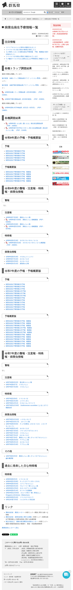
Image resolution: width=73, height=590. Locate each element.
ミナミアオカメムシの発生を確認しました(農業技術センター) (60, 74)
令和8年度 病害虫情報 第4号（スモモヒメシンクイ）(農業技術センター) (60, 82)
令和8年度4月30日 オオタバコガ (17, 261)
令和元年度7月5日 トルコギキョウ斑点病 (20, 499)
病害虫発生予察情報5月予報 (15, 158)
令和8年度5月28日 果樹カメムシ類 (18, 224)
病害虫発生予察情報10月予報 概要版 (19, 332)
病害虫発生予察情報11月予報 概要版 (19, 330)
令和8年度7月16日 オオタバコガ (17, 259)
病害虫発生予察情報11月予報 (15, 293)
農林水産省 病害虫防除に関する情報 (19, 517)
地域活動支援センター (59, 131)
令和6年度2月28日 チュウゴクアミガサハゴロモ (23, 481)
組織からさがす (20, 19)
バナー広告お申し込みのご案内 (13, 582)
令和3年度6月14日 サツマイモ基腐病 (19, 490)
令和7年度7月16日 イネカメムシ (17, 433)
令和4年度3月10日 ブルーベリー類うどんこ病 (22, 486)
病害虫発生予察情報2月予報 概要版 (18, 323)
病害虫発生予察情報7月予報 (15, 153)
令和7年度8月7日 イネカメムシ (17, 384)
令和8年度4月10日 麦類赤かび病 (17, 263)
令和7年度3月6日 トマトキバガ (17, 398)
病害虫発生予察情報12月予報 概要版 (19, 328)
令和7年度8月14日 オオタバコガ (17, 428)
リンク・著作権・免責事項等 (12, 577)
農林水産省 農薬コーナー (15, 512)
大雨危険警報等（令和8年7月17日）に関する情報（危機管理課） (60, 44)
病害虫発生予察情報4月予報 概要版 (18, 181)
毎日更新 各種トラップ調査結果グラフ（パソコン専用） (21, 78)
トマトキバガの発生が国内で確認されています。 (22, 56)
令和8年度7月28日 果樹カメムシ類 (18, 217)
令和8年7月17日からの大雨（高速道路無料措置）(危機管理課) (60, 96)
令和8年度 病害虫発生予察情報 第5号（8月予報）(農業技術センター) (60, 66)
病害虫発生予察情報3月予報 (15, 284)
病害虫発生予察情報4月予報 (15, 160)
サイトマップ (8, 574)
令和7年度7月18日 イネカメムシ (17, 387)
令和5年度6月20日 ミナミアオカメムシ (19, 483)
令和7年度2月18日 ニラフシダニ (17, 401)
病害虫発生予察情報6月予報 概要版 (18, 176)
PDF (62, 12)
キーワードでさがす (15, 12)
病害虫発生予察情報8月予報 (15, 151)
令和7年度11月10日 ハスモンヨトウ (18, 419)
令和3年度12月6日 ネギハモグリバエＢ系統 (21, 488)
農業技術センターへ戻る (10, 528)
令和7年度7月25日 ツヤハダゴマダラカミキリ (22, 431)
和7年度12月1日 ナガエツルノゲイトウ (21, 403)
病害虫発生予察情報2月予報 (15, 286)
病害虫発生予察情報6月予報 (15, 155)
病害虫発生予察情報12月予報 (16, 291)
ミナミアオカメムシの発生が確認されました (21, 47)
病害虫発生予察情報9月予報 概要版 (18, 334)
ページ (57, 12)
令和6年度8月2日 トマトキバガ (17, 479)
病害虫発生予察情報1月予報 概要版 (18, 325)
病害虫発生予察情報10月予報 (16, 295)
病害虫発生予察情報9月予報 (15, 298)
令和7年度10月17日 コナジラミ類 (18, 421)
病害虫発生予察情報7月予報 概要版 (18, 174)
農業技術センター (38, 19)
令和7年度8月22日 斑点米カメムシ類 (19, 382)
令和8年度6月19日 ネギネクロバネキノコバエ (22, 240)
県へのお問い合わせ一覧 (11, 579)
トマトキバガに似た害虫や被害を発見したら (21, 49)
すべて (51, 12)
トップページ (11, 19)
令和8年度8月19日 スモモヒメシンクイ (19, 257)
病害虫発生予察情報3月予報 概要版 (18, 321)
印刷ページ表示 (43, 36)
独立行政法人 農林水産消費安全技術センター (22, 521)
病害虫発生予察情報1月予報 (15, 289)
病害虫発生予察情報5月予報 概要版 (18, 178)
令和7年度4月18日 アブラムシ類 (17, 444)
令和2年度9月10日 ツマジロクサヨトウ (19, 497)
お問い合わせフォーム (12, 565)
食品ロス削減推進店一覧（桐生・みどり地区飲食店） (59, 137)
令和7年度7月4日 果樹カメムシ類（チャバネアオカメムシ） (27, 437)
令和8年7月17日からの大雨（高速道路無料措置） (60, 34)
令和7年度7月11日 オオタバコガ (17, 435)
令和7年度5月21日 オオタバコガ (17, 442)
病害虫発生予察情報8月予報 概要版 (18, 172)
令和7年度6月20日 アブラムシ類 (17, 440)
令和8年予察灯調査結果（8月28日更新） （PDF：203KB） (25, 99)
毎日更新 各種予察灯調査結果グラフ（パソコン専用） (21, 85)
